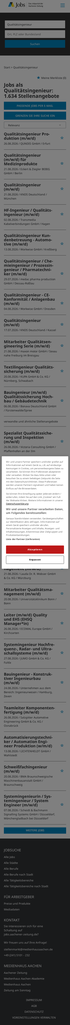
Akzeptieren (35, 549)
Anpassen (35, 559)
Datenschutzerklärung (17, 503)
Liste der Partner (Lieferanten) (23, 539)
